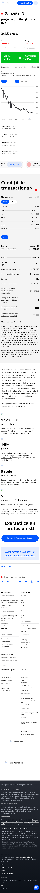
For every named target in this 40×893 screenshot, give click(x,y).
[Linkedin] (8, 581)
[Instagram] (32, 581)
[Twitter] (14, 581)
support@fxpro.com (7, 867)
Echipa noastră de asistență (24, 857)
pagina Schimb (31, 48)
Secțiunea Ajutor (25, 555)
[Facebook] (2, 581)
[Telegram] (26, 581)
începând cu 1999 (14, 431)
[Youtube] (20, 581)
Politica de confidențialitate (14, 822)
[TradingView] (38, 581)
